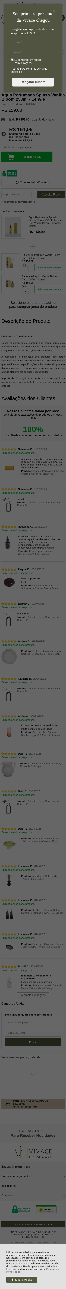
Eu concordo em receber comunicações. (28, 61)
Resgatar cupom (33, 82)
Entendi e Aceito (22, 1279)
